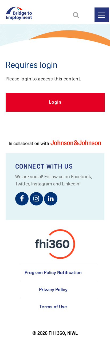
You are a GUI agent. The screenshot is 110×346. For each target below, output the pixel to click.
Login (55, 102)
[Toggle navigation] (102, 14)
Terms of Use (53, 307)
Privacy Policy (53, 289)
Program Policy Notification (53, 272)
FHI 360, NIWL (63, 333)
